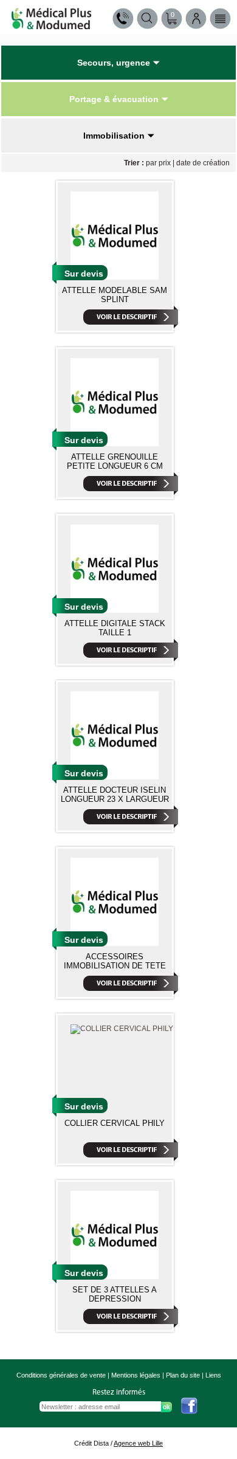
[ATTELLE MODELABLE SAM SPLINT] (114, 277)
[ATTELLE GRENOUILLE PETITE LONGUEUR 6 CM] (114, 444)
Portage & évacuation (114, 99)
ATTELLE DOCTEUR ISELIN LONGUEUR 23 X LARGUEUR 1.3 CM (115, 799)
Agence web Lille (138, 1443)
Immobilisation (114, 135)
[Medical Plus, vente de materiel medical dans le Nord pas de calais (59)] (51, 26)
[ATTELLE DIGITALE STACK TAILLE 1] (114, 610)
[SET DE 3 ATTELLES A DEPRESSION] (114, 1276)
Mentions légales (135, 1375)
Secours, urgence (113, 62)
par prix (158, 163)
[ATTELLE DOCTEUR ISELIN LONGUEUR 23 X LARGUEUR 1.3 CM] (114, 777)
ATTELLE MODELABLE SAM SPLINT (114, 295)
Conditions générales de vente (61, 1375)
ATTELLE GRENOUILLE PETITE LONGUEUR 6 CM (115, 461)
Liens (213, 1375)
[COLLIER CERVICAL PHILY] (121, 1028)
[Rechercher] (147, 18)
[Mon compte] (196, 18)
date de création (203, 163)
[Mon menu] (220, 18)
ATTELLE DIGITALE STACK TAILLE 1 (114, 628)
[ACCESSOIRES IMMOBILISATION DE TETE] (114, 943)
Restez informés (118, 1392)
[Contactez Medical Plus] (123, 18)
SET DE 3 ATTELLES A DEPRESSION (114, 1294)
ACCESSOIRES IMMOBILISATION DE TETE (115, 961)
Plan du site (183, 1375)
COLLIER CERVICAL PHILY (114, 1123)
